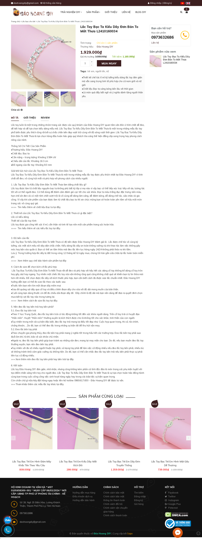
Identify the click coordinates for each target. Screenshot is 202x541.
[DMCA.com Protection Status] (176, 514)
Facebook (173, 492)
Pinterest (173, 507)
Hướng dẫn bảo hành (84, 500)
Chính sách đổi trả (112, 504)
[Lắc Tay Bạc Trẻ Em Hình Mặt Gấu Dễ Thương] (170, 428)
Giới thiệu (111, 12)
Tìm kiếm (138, 492)
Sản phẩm (92, 12)
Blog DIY (140, 12)
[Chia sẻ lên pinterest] (22, 109)
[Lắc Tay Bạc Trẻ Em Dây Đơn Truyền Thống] (124, 428)
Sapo (130, 533)
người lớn (100, 71)
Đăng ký (167, 3)
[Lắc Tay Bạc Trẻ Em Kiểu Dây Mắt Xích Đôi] (78, 428)
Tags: (83, 71)
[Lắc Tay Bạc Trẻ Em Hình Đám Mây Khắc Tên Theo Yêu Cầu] (32, 428)
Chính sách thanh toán (115, 515)
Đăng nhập (155, 3)
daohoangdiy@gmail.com (26, 3)
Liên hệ (126, 12)
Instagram (173, 500)
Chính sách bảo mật (113, 492)
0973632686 (162, 37)
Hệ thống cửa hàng (51, 3)
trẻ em (90, 71)
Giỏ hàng (138, 504)
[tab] (14, 118)
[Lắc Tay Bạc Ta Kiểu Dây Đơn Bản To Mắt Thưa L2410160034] (155, 61)
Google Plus (174, 504)
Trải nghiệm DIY (70, 12)
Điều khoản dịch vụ (83, 496)
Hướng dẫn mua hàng (84, 492)
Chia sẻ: (15, 109)
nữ (107, 71)
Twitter (172, 496)
